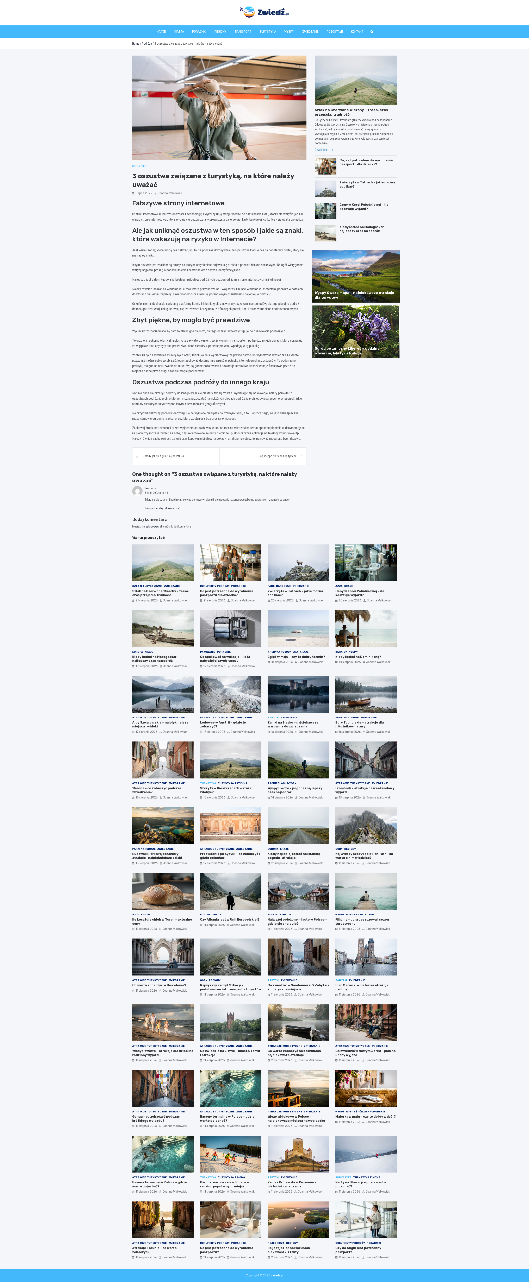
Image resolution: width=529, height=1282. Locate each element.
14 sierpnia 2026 (282, 797)
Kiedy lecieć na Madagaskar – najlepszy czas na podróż (363, 229)
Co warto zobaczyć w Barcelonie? (159, 985)
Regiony (220, 31)
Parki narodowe (279, 586)
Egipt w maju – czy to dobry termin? (296, 657)
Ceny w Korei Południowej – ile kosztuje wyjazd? (364, 207)
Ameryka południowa (283, 651)
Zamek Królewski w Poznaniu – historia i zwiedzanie (292, 1184)
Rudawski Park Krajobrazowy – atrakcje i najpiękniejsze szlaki (157, 856)
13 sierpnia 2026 (350, 797)
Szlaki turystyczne (147, 586)
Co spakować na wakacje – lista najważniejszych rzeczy (225, 659)
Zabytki (273, 717)
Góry (339, 848)
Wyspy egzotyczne (360, 914)
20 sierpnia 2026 (282, 600)
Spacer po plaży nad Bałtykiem (278, 456)
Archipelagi (277, 783)
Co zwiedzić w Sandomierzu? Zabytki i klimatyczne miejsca (298, 987)
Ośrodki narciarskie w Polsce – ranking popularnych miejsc (224, 1184)
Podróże (139, 166)
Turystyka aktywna (232, 783)
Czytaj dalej (322, 149)
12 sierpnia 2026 (214, 863)
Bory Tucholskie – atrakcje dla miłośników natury (359, 724)
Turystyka (268, 31)
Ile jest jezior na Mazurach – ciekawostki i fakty (290, 1250)
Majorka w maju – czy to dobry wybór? (365, 1116)
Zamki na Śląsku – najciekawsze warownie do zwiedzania (293, 724)
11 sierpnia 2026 (349, 863)
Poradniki (199, 31)
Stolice (285, 914)
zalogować (151, 526)
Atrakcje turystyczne (149, 717)
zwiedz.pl (277, 1275)
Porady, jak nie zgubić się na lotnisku (164, 456)
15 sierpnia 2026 (147, 797)
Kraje (161, 31)
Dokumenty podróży (215, 586)
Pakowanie (207, 651)
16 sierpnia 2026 (282, 732)
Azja (339, 586)
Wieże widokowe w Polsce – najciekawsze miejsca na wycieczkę (296, 1119)
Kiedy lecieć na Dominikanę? (358, 657)
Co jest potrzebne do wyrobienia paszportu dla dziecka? (366, 162)
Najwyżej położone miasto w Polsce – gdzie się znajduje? (297, 922)
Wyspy (289, 31)
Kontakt (357, 31)
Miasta (179, 31)
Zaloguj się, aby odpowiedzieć (162, 508)
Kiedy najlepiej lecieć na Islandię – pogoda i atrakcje (295, 856)
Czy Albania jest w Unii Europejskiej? (230, 919)
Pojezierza (276, 1243)
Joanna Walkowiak (170, 193)
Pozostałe (335, 31)
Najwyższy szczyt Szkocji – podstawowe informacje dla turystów (230, 987)
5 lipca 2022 (144, 193)
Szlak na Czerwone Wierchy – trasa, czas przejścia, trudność (160, 593)
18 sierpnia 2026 (282, 662)
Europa (137, 651)
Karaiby (341, 651)
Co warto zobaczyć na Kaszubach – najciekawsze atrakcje (295, 1053)
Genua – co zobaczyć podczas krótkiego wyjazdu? (156, 1119)
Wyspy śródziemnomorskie (365, 1111)
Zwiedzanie (310, 31)
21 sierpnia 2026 (147, 600)
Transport (243, 31)
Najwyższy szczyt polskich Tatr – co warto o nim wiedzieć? (364, 856)
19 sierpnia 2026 (147, 666)
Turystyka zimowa (231, 1177)
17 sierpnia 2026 (146, 732)
